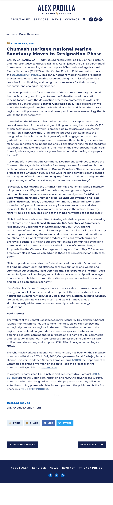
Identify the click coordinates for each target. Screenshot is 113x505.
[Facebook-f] (91, 19)
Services (41, 19)
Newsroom (10, 34)
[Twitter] (96, 19)
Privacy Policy (90, 468)
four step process (35, 389)
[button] (84, 19)
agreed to (49, 367)
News (56, 19)
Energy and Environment (24, 407)
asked (76, 360)
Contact (72, 19)
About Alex (20, 19)
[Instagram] (101, 19)
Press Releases (29, 34)
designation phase (26, 74)
